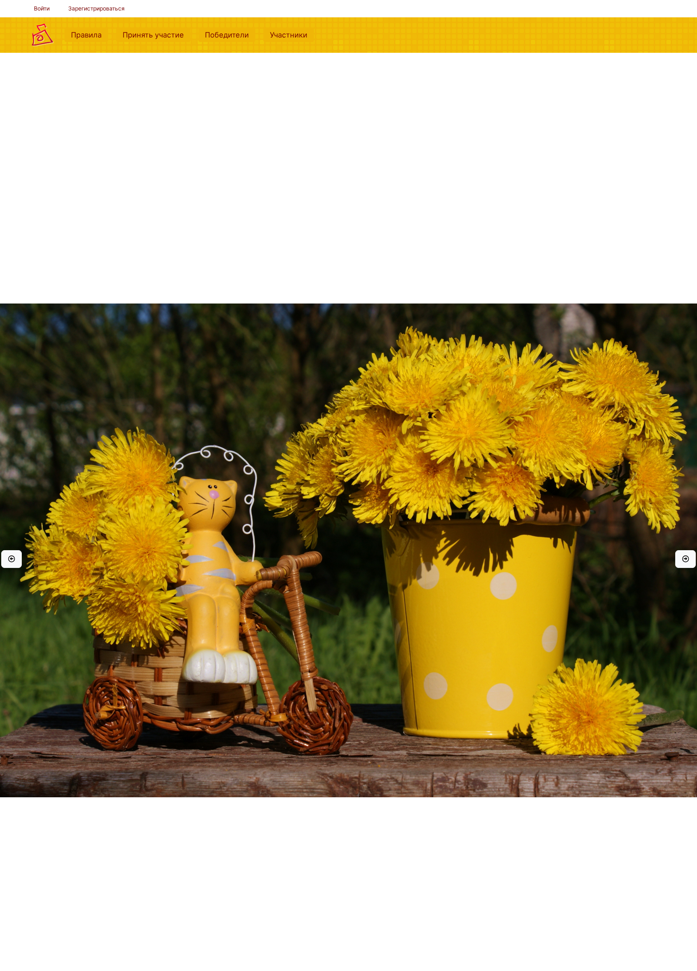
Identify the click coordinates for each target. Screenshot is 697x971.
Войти (42, 8)
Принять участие (156, 34)
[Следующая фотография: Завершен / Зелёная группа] (685, 559)
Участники (292, 34)
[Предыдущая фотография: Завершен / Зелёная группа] (11, 559)
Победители (230, 34)
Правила (89, 34)
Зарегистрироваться (96, 8)
